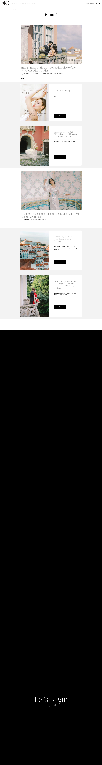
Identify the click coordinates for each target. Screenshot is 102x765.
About (15, 3)
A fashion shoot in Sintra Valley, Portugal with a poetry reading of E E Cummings (66, 134)
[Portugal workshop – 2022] (34, 102)
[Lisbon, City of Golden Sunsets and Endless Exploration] (34, 250)
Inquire (33, 3)
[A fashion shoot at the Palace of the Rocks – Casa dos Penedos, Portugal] (51, 190)
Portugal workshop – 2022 (65, 90)
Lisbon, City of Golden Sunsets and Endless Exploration (63, 238)
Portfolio (21, 3)
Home (11, 9)
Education (92, 3)
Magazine (27, 3)
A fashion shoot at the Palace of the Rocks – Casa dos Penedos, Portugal (50, 215)
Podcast (87, 3)
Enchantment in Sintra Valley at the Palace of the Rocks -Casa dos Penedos (48, 69)
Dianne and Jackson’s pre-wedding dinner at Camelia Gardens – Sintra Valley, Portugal (65, 284)
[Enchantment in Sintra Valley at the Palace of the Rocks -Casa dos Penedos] (51, 44)
